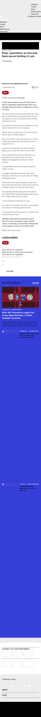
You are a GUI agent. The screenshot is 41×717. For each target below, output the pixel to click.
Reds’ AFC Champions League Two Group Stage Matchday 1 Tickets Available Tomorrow (18, 315)
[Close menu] (36, 706)
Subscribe (10, 271)
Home (4, 50)
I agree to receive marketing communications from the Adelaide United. (21, 265)
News (10, 50)
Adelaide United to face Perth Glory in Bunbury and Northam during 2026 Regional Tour (29, 335)
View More (35, 283)
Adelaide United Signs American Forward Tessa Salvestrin (28, 488)
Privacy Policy (18, 260)
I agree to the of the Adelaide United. (21, 261)
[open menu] (1, 16)
